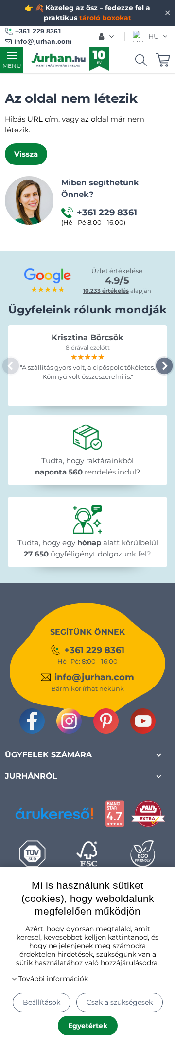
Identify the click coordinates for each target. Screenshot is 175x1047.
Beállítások (41, 1002)
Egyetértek (87, 1025)
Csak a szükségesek (120, 1002)
